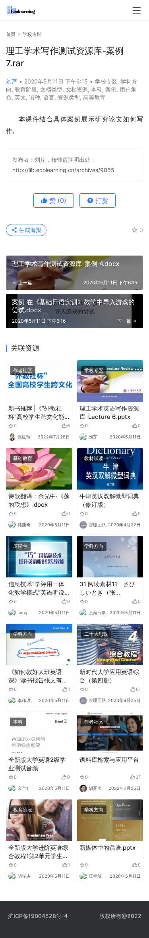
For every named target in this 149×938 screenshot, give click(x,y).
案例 (110, 89)
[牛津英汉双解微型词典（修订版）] (110, 469)
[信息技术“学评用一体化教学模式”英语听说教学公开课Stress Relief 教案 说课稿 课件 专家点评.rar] (39, 556)
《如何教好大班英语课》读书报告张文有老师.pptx (38, 676)
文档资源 (77, 89)
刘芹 (11, 81)
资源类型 (69, 97)
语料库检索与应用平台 (109, 759)
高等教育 (94, 97)
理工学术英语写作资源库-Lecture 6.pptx (109, 412)
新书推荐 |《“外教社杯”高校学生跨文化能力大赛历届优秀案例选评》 (38, 413)
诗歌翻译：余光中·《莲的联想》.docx (39, 500)
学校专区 (106, 81)
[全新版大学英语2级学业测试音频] (39, 732)
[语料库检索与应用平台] (110, 732)
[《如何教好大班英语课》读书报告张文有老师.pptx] (39, 644)
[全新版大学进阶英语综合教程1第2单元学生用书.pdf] (39, 820)
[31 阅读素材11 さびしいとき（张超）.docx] (110, 556)
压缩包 (20, 546)
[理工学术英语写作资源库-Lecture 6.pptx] (110, 381)
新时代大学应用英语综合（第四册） (109, 676)
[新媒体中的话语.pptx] (110, 820)
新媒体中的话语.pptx (107, 847)
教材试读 (93, 458)
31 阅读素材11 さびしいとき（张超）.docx (107, 588)
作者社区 (22, 370)
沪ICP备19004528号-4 (38, 915)
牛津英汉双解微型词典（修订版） (109, 500)
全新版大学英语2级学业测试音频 (37, 764)
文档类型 (51, 89)
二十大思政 (96, 634)
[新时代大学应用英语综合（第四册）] (110, 644)
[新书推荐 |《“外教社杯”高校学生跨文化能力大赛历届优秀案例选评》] (39, 381)
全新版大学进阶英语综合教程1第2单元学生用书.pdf (38, 852)
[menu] (136, 10)
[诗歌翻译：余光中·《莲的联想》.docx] (39, 469)
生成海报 (29, 229)
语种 (34, 97)
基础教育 (22, 458)
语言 (48, 97)
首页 (10, 34)
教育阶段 (26, 89)
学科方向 (93, 546)
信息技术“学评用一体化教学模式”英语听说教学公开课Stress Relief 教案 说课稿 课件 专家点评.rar (37, 588)
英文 (20, 97)
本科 (96, 89)
